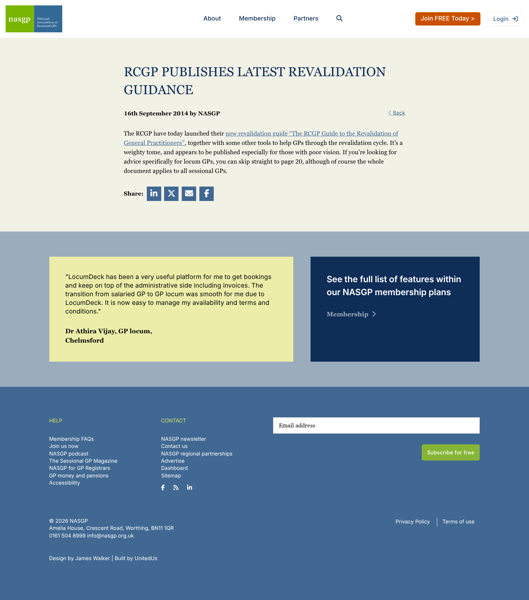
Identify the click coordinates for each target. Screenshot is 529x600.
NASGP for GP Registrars (79, 468)
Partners (306, 18)
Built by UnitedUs (136, 558)
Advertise (173, 461)
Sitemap (171, 476)
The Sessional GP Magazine (83, 461)
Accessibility (64, 483)
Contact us (174, 446)
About (212, 18)
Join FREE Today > (448, 18)
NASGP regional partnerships (196, 454)
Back (399, 113)
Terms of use (459, 522)
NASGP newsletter (183, 439)
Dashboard (174, 468)
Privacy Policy (412, 522)
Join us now (64, 446)
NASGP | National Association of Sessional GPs (33, 18)
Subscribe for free (450, 452)
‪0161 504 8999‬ (67, 536)
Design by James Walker (79, 558)
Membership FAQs (71, 439)
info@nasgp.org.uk (110, 536)
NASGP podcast (69, 454)
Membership (257, 18)
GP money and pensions (79, 476)
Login (500, 18)
